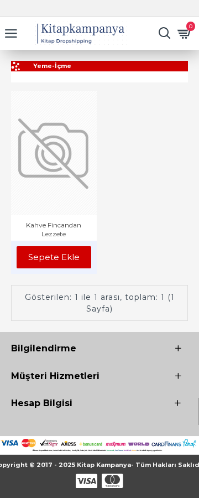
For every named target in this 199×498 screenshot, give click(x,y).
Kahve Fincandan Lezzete (53, 229)
